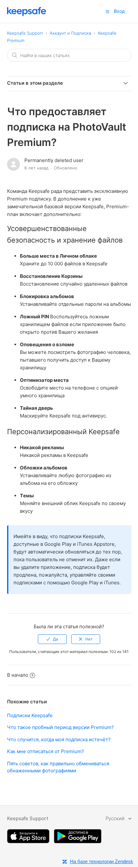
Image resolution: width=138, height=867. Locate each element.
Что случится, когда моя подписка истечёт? (59, 739)
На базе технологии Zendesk (101, 861)
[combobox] (69, 55)
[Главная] (26, 14)
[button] (107, 11)
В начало (17, 675)
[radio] (52, 639)
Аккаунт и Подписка (70, 33)
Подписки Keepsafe (30, 715)
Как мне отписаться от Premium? (45, 751)
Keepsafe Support (25, 33)
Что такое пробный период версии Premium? (60, 727)
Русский (116, 818)
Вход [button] (119, 11)
